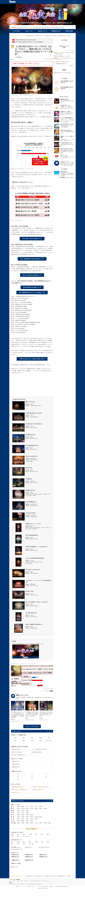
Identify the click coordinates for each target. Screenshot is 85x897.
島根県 (36, 818)
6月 (32, 774)
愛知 (45, 27)
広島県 (18, 818)
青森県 (22, 806)
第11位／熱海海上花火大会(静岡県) (19, 308)
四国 (56, 27)
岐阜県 (22, 814)
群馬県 (36, 808)
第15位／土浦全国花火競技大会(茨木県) (20, 316)
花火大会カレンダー (15, 852)
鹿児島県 (45, 823)
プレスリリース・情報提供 (40, 886)
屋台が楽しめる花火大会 (17, 752)
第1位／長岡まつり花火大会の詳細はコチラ (31, 238)
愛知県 (18, 814)
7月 (46, 774)
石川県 (18, 812)
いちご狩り (18, 880)
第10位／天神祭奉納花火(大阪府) (19, 306)
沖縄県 (49, 823)
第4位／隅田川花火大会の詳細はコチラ (31, 287)
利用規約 (17, 886)
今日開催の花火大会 (56, 31)
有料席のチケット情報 (15, 863)
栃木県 (40, 808)
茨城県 (45, 808)
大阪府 (18, 816)
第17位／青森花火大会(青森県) (18, 320)
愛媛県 (22, 820)
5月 (18, 774)
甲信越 (36, 27)
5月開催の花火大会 (15, 854)
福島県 (40, 806)
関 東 (12, 808)
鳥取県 (31, 818)
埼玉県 (31, 808)
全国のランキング (18, 786)
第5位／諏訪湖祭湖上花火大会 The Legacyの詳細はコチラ (31, 292)
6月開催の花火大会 (29, 854)
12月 (32, 779)
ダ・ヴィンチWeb (17, 884)
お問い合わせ (33, 886)
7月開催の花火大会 (43, 854)
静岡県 (31, 814)
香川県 (18, 820)
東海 (43, 27)
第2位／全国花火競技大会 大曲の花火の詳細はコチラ (31, 258)
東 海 (12, 814)
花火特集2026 (13, 27)
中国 (53, 27)
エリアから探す (16, 31)
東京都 (18, 808)
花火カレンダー (29, 31)
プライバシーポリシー (23, 886)
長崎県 (27, 823)
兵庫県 (27, 816)
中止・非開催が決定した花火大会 (40, 749)
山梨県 (18, 810)
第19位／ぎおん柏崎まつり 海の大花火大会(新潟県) (23, 324)
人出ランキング (28, 847)
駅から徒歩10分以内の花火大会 (18, 754)
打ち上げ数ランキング (15, 847)
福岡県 (18, 823)
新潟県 (27, 810)
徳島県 (27, 820)
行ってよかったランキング (16, 849)
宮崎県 (40, 823)
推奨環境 (28, 886)
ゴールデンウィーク (27, 880)
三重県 (27, 814)
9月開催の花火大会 (29, 856)
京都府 (22, 816)
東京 (28, 27)
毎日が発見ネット (39, 884)
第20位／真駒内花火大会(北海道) (19, 326)
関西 (48, 27)
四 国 (12, 820)
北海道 (19, 27)
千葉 (33, 27)
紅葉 (42, 880)
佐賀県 (22, 823)
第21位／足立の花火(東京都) (18, 328)
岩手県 (27, 806)
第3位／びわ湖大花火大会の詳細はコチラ (31, 275)
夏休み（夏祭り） (37, 880)
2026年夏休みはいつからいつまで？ (66, 177)
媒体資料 (46, 886)
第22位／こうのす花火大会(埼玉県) (19, 330)
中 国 (12, 818)
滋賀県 (40, 816)
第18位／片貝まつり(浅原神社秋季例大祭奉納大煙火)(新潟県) (25, 322)
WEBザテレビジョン (24, 884)
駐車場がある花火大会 (37, 752)
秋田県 (31, 806)
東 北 (12, 806)
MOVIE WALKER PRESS (32, 884)
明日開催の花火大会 (16, 767)
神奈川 (30, 27)
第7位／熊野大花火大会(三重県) (18, 300)
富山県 (22, 812)
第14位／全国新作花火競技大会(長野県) (20, 314)
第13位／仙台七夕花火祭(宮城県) (19, 312)
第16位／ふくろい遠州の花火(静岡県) (20, 318)
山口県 (27, 818)
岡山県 (22, 818)
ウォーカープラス (12, 880)
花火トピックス (14, 866)
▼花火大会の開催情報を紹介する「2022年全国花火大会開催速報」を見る (27, 644)
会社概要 (57, 886)
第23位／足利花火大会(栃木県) (18, 332)
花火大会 (32, 880)
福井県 (27, 812)
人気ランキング (43, 31)
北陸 (40, 27)
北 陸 (12, 812)
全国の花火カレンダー (16, 761)
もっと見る (71, 65)
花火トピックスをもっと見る (32, 726)
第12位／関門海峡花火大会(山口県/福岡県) (21, 310)
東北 (22, 27)
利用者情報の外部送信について (64, 886)
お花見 (22, 880)
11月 (18, 779)
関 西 (12, 816)
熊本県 (31, 823)
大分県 (36, 823)
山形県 (36, 806)
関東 (25, 27)
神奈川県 (23, 808)
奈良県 (31, 816)
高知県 (31, 820)
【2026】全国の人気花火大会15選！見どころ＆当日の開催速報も (29, 41)
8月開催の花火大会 (15, 856)
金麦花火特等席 (69, 31)
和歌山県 (36, 816)
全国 (12, 841)
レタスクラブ (12, 884)
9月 (32, 776)
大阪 (50, 27)
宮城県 (18, 806)
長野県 (22, 810)
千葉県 (27, 808)
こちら (38, 63)
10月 (46, 776)
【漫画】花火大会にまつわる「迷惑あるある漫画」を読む (31, 358)
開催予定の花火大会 (16, 749)
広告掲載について (51, 886)
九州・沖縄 (60, 27)
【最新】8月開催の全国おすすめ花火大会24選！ (25, 39)
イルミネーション (46, 880)
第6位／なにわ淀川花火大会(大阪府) (19, 298)
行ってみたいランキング (44, 847)
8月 (18, 776)
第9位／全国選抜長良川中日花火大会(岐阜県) (21, 304)
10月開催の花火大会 (43, 856)
